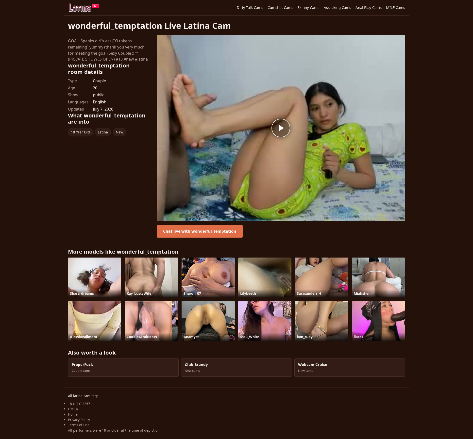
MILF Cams (395, 7)
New (119, 132)
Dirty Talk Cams (250, 7)
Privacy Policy (79, 419)
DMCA (73, 408)
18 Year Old (80, 132)
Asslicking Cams (337, 7)
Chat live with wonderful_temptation (199, 231)
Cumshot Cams (280, 7)
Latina (103, 132)
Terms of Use (78, 425)
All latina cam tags (83, 395)
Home (73, 414)
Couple (99, 80)
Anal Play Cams (368, 7)
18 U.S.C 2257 (79, 403)
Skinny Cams (308, 7)
